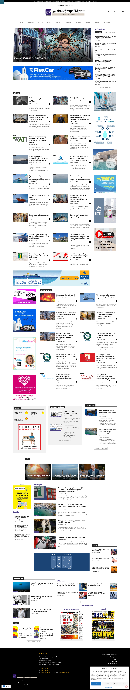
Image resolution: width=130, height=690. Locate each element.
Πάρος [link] (16, 55)
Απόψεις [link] (36, 636)
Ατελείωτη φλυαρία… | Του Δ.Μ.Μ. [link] (100, 558)
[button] (127, 668)
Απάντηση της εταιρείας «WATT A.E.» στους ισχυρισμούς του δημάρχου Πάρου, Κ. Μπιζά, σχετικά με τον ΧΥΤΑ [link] (105, 76)
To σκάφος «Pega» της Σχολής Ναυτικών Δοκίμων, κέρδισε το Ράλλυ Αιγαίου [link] (67, 584)
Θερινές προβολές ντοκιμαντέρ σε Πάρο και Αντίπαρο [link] (42, 584)
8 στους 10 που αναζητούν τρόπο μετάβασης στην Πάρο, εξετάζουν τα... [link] (39, 236)
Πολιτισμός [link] (15, 591)
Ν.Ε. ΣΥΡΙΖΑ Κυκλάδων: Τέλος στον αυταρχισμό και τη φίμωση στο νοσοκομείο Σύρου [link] (105, 377)
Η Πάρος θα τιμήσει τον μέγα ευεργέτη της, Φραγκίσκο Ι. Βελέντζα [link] (105, 44)
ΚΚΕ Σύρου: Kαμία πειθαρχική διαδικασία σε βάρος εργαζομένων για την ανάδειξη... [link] (105, 357)
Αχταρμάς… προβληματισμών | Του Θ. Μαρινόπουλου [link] (100, 550)
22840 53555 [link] (44, 668)
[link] (2, 2)
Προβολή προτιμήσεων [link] (120, 684)
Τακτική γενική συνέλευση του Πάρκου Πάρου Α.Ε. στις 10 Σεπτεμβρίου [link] (39, 256)
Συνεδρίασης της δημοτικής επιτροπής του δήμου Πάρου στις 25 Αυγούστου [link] (48, 58)
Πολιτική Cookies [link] (108, 687)
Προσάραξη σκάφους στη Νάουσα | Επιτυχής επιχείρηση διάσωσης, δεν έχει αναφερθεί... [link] (39, 179)
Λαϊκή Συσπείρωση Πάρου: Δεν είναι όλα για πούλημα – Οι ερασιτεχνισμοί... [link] (79, 256)
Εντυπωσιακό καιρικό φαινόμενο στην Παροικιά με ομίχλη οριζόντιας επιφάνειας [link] (80, 178)
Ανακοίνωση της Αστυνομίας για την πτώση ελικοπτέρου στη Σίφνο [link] (66, 315)
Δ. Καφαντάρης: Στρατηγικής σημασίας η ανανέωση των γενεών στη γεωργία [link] (92, 475)
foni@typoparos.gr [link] (46, 672)
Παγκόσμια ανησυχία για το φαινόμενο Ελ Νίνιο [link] (38, 475)
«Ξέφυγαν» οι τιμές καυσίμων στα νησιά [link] (71, 537)
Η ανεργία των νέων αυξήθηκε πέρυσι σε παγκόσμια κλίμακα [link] (71, 522)
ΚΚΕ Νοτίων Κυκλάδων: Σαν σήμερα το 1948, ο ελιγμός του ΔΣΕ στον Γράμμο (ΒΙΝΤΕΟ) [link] (105, 69)
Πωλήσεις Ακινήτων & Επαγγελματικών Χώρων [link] (18, 420)
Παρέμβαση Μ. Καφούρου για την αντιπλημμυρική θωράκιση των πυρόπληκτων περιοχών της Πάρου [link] (103, 62)
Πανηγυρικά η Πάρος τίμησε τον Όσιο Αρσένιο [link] (39, 216)
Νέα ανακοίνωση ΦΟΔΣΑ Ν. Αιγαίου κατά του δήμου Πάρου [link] (106, 335)
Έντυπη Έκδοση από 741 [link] (55, 416)
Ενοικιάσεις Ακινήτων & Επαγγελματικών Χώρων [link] (35, 414)
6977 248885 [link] (44, 670)
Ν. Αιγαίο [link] (41, 293)
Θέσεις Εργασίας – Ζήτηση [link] (19, 413)
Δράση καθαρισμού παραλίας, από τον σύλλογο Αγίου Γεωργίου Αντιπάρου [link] (107, 412)
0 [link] (49, 104)
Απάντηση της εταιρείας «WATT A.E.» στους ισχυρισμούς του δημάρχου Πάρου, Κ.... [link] (38, 139)
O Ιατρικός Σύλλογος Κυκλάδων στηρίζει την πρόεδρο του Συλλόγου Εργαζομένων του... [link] (64, 377)
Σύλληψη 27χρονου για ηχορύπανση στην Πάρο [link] (105, 49)
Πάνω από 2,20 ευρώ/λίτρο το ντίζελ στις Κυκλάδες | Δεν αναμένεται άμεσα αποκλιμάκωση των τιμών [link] (105, 37)
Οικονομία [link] (36, 499)
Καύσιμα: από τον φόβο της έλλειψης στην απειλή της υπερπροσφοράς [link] (65, 475)
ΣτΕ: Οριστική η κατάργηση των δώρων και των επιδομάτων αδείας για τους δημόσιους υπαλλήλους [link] (22, 527)
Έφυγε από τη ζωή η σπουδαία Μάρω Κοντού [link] (41, 597)
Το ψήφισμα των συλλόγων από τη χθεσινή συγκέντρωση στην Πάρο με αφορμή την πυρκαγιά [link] (100, 568)
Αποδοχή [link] (96, 684)
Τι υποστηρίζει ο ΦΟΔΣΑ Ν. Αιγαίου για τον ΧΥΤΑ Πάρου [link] (66, 356)
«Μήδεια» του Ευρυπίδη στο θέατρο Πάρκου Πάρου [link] (41, 610)
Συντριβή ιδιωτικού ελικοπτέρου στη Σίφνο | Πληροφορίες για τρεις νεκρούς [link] (64, 336)
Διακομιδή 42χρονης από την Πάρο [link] (39, 196)
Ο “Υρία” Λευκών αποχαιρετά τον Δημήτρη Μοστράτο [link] (105, 82)
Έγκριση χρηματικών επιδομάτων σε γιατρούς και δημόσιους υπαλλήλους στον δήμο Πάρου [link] (79, 237)
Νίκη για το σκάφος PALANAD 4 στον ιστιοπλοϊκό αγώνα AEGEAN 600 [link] (97, 593)
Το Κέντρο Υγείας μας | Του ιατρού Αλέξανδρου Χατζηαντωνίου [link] (46, 635)
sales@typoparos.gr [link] (64, 672)
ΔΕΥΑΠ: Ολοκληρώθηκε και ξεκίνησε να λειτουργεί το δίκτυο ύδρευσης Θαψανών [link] (79, 158)
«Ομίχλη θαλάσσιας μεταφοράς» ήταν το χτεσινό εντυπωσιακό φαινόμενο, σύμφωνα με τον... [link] (38, 159)
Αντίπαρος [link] (87, 415)
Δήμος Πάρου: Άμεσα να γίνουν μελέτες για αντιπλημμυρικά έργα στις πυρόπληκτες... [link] (78, 198)
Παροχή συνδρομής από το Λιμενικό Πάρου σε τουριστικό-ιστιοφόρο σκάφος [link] (80, 217)
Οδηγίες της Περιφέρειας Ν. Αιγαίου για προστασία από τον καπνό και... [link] (65, 297)
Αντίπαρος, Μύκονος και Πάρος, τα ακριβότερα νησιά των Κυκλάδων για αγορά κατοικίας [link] (107, 431)
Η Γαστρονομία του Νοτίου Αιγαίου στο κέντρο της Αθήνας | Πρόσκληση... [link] (105, 315)
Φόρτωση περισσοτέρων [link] (105, 87)
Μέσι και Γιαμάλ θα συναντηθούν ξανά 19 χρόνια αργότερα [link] (67, 593)
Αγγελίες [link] (14, 630)
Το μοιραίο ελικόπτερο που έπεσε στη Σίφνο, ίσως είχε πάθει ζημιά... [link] (105, 297)
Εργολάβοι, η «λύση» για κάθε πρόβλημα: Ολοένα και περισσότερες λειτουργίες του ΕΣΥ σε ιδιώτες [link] (22, 536)
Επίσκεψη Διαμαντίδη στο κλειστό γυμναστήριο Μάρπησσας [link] (96, 584)
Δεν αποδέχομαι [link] (107, 684)
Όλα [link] (106, 32)
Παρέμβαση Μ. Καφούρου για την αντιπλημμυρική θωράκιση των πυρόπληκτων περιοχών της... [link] (80, 118)
